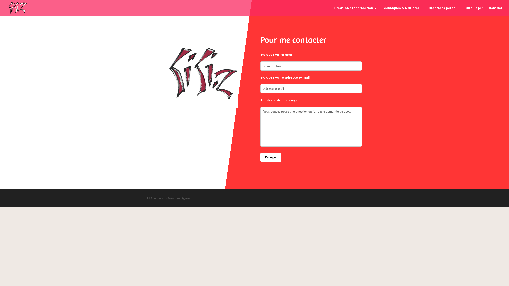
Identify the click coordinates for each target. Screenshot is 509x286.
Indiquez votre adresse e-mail (285, 77)
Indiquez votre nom (276, 54)
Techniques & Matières (401, 8)
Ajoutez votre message (279, 100)
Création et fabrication (353, 8)
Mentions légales (179, 198)
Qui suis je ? (474, 8)
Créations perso (442, 8)
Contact (496, 8)
